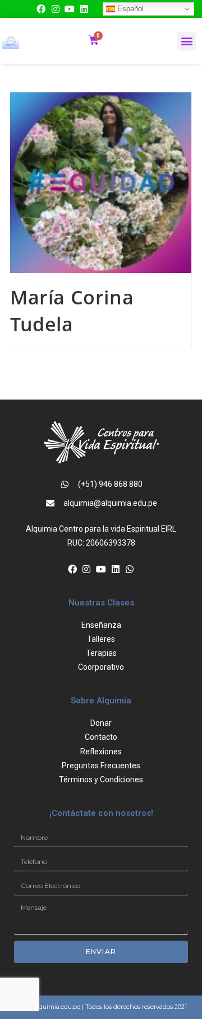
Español (129, 8)
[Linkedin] (84, 9)
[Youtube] (69, 9)
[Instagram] (55, 9)
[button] (186, 41)
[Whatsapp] (129, 569)
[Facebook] (41, 9)
